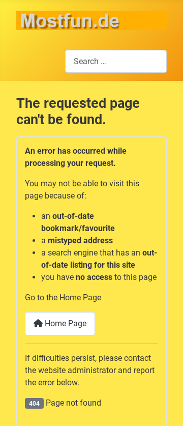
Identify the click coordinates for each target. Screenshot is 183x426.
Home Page (64, 323)
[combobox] (116, 61)
